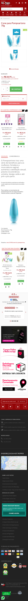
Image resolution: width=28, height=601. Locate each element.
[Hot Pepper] (6, 3)
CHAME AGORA (14, 513)
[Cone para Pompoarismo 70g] (14, 55)
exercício (15, 242)
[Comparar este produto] (9, 147)
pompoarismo (21, 242)
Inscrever (22, 401)
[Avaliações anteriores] (2, 312)
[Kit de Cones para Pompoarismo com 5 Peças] (7, 257)
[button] (23, 111)
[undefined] (25, 301)
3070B (11, 242)
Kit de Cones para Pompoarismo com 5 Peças (7, 266)
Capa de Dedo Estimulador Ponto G (21, 128)
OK (23, 98)
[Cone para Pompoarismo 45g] (20, 257)
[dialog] (14, 511)
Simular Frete (6, 96)
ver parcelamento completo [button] (6, 84)
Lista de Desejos (14, 69)
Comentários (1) (14, 156)
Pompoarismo (6, 18)
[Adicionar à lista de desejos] (6, 147)
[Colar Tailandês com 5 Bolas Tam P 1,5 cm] (7, 119)
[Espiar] (4, 147)
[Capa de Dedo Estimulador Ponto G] (21, 119)
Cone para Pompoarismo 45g (20, 265)
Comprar (17, 89)
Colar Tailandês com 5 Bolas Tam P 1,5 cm (6, 128)
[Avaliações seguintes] (26, 312)
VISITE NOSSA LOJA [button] (14, 103)
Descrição (4, 156)
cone (7, 242)
